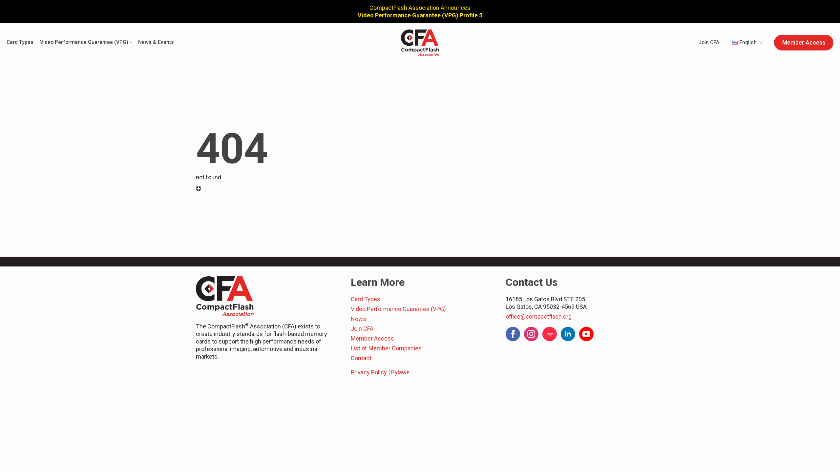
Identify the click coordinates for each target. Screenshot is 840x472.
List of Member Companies (386, 348)
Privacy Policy (369, 372)
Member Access (372, 338)
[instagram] (225, 371)
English (748, 42)
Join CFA (709, 42)
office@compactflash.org (539, 316)
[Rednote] (549, 334)
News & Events (156, 42)
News (358, 318)
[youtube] (586, 334)
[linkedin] (568, 334)
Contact (361, 358)
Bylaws (400, 372)
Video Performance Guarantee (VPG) (84, 42)
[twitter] (213, 371)
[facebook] (200, 371)
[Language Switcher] (763, 42)
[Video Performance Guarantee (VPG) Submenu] (130, 43)
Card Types (20, 42)
